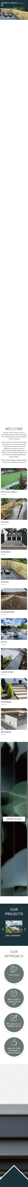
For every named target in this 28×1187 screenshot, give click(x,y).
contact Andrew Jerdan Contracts (16, 460)
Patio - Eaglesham (13, 935)
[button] (2, 5)
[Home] (12, 3)
